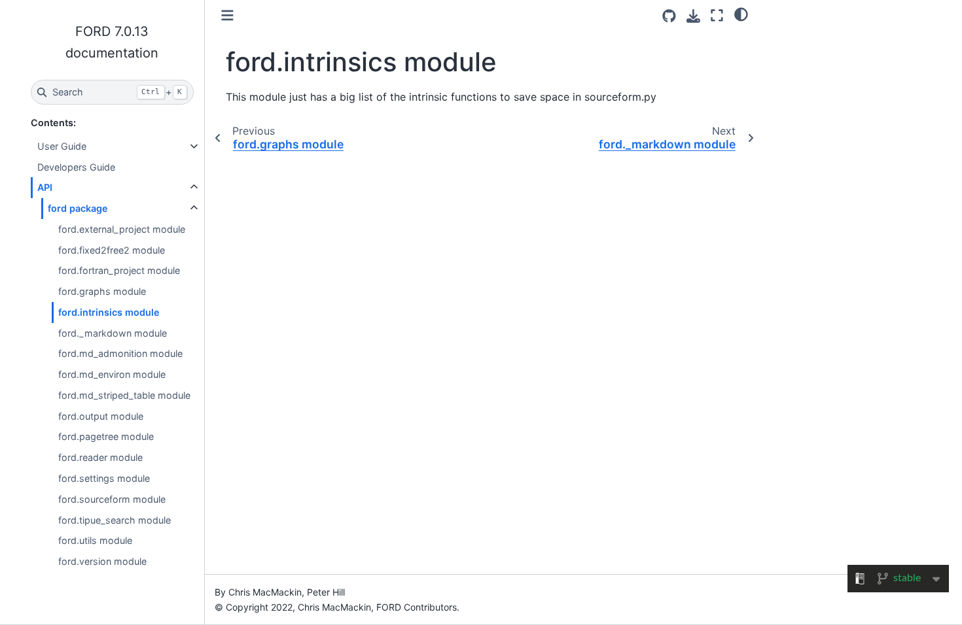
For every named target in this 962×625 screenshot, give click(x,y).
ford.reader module (100, 457)
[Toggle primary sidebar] (227, 15)
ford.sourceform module (112, 499)
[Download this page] (693, 16)
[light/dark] (741, 14)
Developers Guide (76, 167)
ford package (78, 208)
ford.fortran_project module (119, 270)
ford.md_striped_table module (124, 395)
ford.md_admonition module (120, 353)
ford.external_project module (121, 229)
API (44, 187)
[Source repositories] (669, 16)
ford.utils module (95, 540)
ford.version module (102, 561)
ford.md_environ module (112, 374)
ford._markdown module (112, 333)
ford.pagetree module (106, 436)
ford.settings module (104, 478)
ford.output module (100, 416)
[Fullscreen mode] (717, 15)
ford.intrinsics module (109, 312)
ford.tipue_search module (114, 520)
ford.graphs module (102, 291)
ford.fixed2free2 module (111, 250)
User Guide (61, 146)
